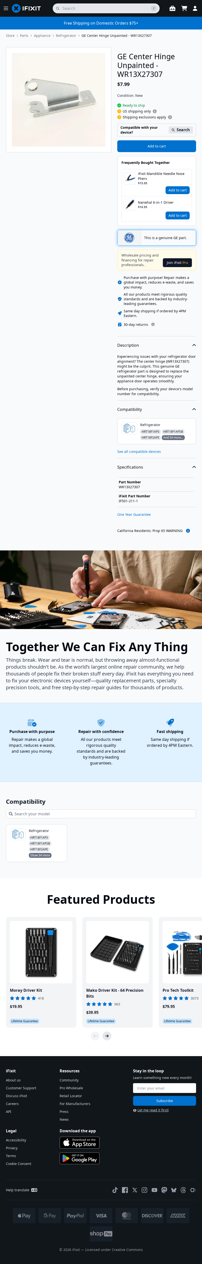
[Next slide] (106, 1036)
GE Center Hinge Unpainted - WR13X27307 (117, 35)
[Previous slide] (95, 1036)
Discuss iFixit (16, 1095)
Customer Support (21, 1088)
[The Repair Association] (193, 1190)
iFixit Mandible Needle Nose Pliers (161, 176)
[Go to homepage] (28, 8)
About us (13, 1080)
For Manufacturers (75, 1103)
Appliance (42, 35)
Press (64, 1111)
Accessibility (16, 1140)
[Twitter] (135, 1190)
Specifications (130, 467)
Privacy (11, 1148)
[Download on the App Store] (80, 1143)
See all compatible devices (139, 451)
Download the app (78, 1131)
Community (69, 1080)
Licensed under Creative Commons (114, 1249)
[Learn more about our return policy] (153, 324)
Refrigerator (66, 35)
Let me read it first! (153, 1110)
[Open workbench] (172, 8)
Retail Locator (71, 1095)
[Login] (195, 8)
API (8, 1111)
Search (183, 129)
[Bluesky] (173, 1190)
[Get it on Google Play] (80, 1158)
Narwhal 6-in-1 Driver (156, 202)
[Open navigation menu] (6, 8)
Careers (12, 1103)
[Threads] (183, 1190)
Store (10, 35)
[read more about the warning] (188, 531)
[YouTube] (154, 1190)
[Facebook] (125, 1190)
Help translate (17, 1190)
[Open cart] (184, 8)
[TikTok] (115, 1190)
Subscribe (164, 1100)
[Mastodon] (164, 1190)
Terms (11, 1155)
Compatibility (129, 409)
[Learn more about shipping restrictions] (155, 111)
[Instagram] (145, 1190)
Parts (24, 35)
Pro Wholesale (71, 1088)
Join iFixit (177, 262)
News (64, 1119)
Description (128, 345)
